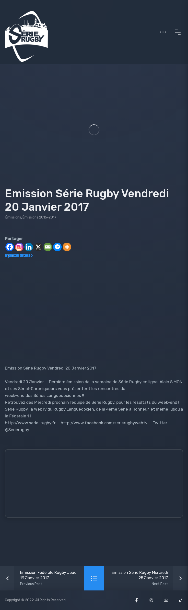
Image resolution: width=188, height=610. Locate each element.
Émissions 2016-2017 (39, 217)
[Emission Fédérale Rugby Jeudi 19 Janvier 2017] (42, 578)
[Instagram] (19, 247)
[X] (38, 247)
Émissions (13, 217)
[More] (67, 247)
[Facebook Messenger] (57, 247)
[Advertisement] (98, 485)
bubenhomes (17, 255)
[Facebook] (9, 247)
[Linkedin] (28, 247)
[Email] (48, 247)
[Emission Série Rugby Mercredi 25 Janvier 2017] (146, 578)
